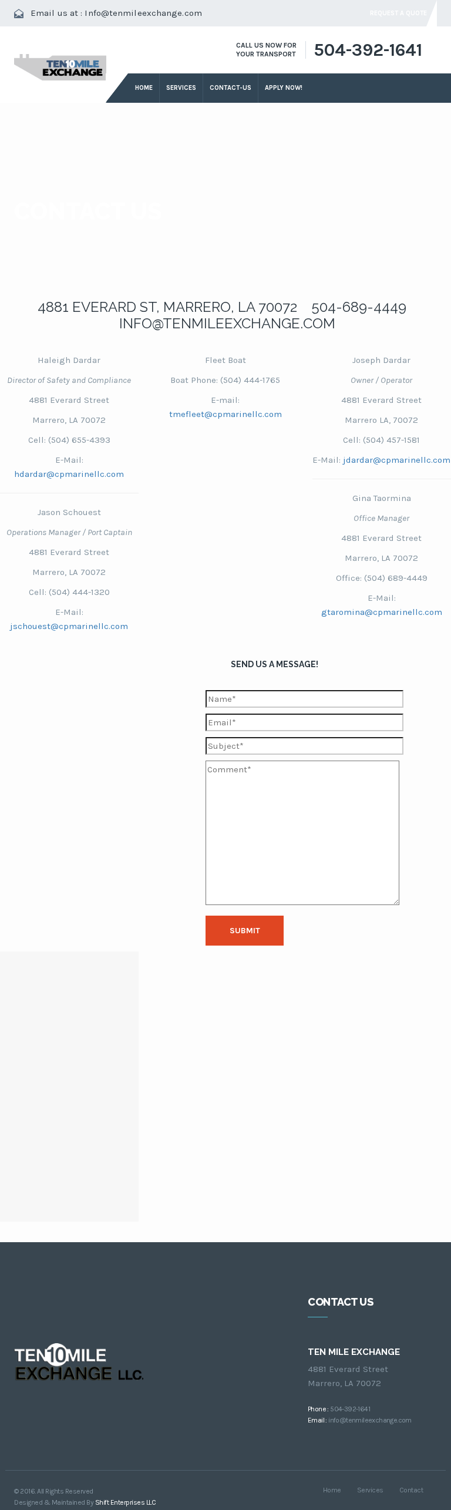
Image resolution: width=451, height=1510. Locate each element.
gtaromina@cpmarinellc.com (381, 612)
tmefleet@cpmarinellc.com (225, 414)
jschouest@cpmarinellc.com (69, 626)
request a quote (398, 13)
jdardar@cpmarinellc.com (396, 460)
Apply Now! (283, 88)
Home (144, 88)
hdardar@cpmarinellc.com (69, 474)
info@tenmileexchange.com (370, 1420)
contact (411, 1490)
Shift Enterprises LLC (125, 1502)
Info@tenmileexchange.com (143, 13)
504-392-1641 (368, 49)
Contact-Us (230, 88)
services (181, 88)
